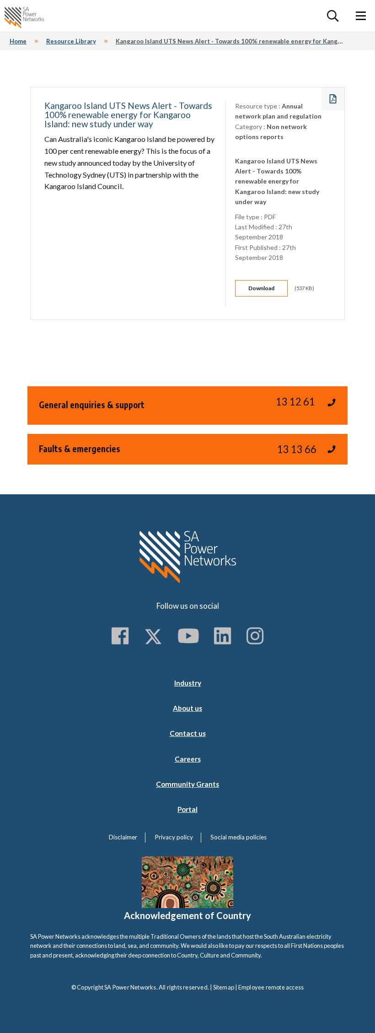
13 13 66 (296, 449)
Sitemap (223, 987)
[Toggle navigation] (360, 16)
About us (187, 708)
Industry (187, 683)
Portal (187, 809)
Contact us (188, 733)
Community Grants (187, 784)
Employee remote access (271, 987)
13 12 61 (295, 401)
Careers (188, 759)
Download (261, 288)
